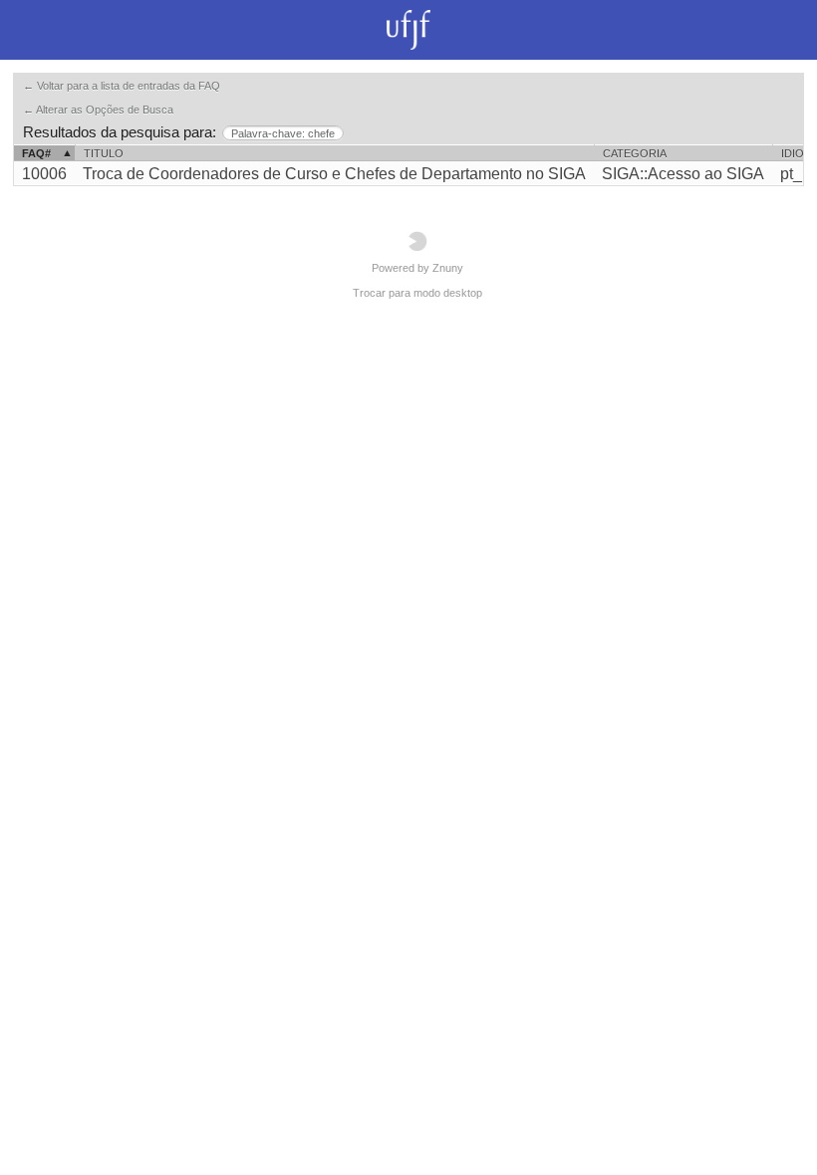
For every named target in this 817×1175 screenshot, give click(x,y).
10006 (44, 173)
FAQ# (36, 153)
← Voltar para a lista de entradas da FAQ (121, 86)
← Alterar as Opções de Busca (98, 110)
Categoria (635, 153)
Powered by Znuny (417, 268)
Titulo (104, 153)
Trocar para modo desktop (417, 293)
